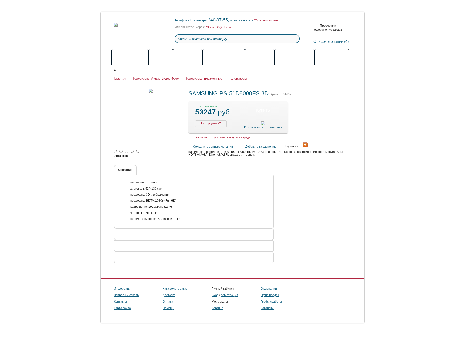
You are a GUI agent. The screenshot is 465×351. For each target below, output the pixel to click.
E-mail (228, 27)
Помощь (130, 5)
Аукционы (331, 55)
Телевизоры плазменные (204, 78)
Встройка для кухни (160, 57)
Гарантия (217, 5)
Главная (120, 78)
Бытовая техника (188, 55)
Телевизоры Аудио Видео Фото (130, 57)
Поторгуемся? (211, 123)
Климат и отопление (224, 55)
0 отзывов (121, 156)
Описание (125, 170)
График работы (271, 301)
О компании (269, 288)
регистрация (229, 295)
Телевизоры (238, 78)
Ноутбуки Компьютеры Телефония (294, 57)
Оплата (198, 5)
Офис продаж (270, 295)
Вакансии (267, 308)
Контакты (236, 5)
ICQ (219, 27)
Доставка (180, 5)
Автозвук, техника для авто (260, 57)
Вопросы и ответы (126, 295)
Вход (215, 295)
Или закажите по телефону (263, 127)
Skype (210, 27)
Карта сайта (122, 308)
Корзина (217, 308)
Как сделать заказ (154, 5)
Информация (123, 288)
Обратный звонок (266, 20)
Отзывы (193, 170)
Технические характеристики (160, 170)
